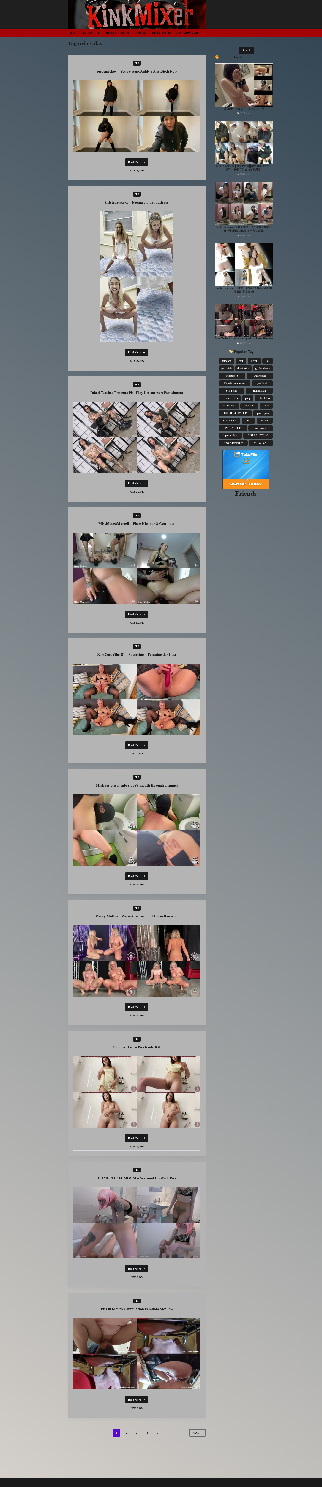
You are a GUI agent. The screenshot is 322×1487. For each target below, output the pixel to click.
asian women (229, 420)
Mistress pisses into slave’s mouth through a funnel (137, 785)
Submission (232, 375)
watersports (260, 375)
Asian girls (228, 405)
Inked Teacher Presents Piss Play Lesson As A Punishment (136, 392)
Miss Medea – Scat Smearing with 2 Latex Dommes (244, 338)
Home (73, 33)
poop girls (226, 368)
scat (241, 360)
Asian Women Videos (189, 33)
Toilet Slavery (161, 33)
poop (247, 398)
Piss (266, 405)
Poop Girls (140, 33)
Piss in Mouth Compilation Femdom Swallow (137, 1309)
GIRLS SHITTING (258, 435)
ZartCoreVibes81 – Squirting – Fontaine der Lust (136, 654)
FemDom (87, 33)
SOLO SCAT (261, 443)
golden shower (263, 368)
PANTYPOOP (233, 428)
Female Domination (234, 383)
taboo (248, 420)
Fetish (254, 360)
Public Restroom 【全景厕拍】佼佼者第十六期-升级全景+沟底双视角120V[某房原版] (243, 229)
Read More (138, 163)
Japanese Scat (230, 435)
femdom (226, 360)
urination (249, 405)
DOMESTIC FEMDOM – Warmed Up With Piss (137, 1178)
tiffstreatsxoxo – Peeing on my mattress (136, 202)
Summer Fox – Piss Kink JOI (136, 1047)
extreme (265, 420)
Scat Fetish (231, 390)
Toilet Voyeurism (117, 33)
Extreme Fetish (230, 398)
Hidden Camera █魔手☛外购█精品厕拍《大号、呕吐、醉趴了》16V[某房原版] (244, 168)
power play (263, 413)
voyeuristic (260, 428)
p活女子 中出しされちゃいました (244, 108)
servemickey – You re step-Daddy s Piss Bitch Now (137, 71)
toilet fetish (264, 398)
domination (243, 368)
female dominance (233, 443)
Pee (99, 33)
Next (196, 1433)
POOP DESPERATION (235, 413)
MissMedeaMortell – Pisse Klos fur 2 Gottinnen (136, 523)
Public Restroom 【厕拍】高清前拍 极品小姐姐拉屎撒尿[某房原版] (244, 290)
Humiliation (259, 390)
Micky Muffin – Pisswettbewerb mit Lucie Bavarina (137, 916)
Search (246, 50)
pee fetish (262, 383)
